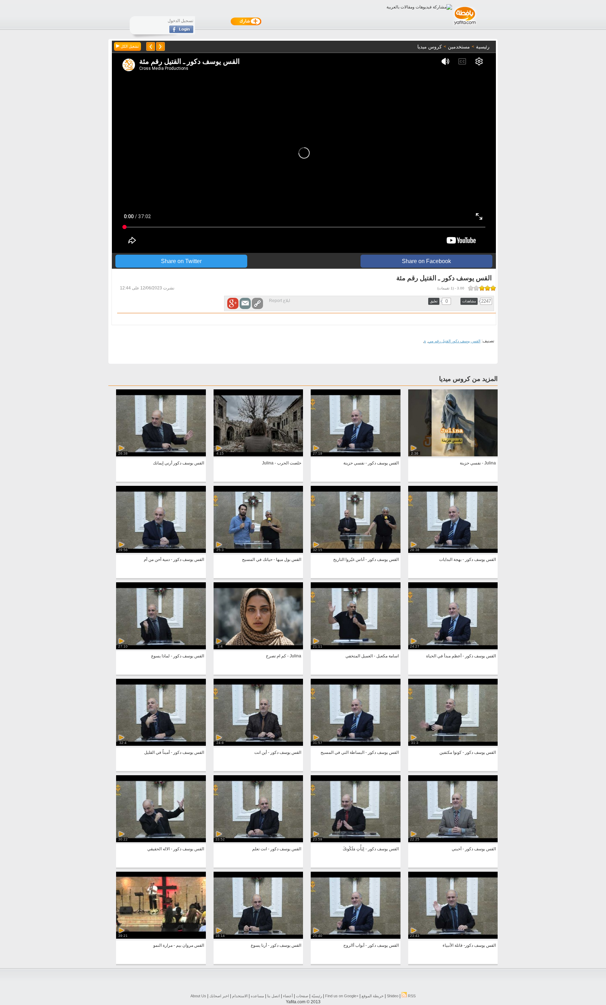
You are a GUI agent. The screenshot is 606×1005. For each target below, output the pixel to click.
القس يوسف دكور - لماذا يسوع (177, 656)
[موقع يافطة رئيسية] (464, 25)
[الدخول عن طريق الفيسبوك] (181, 31)
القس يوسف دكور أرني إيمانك (178, 463)
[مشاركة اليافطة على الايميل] (245, 303)
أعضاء (288, 996)
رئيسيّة (316, 996)
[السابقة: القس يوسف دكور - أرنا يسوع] (160, 46)
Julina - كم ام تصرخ (283, 656)
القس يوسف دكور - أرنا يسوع (276, 945)
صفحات (302, 996)
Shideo (392, 996)
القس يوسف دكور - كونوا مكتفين (467, 752)
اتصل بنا (273, 996)
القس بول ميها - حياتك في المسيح (271, 559)
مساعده (257, 996)
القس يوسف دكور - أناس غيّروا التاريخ (366, 559)
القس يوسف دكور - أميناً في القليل (174, 752)
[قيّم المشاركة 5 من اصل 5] (470, 288)
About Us (198, 996)
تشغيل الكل (129, 46)
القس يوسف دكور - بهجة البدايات (467, 559)
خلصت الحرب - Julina (281, 463)
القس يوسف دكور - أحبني (474, 848)
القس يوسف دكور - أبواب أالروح (371, 945)
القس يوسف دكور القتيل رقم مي (454, 341)
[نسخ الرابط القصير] (257, 303)
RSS (411, 996)
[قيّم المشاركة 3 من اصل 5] (482, 288)
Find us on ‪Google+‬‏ (341, 996)
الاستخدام (240, 996)
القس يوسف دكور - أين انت (277, 752)
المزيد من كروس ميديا (468, 378)
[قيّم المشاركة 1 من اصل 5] (493, 288)
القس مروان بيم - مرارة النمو (178, 945)
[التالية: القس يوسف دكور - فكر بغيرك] (150, 46)
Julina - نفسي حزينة (478, 463)
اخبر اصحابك (219, 996)
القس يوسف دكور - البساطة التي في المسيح (360, 752)
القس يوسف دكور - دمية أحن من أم (174, 559)
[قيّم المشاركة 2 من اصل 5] (487, 288)
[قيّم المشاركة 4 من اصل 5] (476, 288)
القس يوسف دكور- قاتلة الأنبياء (469, 945)
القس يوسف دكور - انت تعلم (276, 848)
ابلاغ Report (279, 300)
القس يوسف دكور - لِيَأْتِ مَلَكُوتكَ (371, 848)
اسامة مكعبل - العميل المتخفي (372, 656)
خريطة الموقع (373, 996)
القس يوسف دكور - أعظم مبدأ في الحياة (461, 656)
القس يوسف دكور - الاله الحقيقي (175, 848)
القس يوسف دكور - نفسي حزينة (371, 463)
